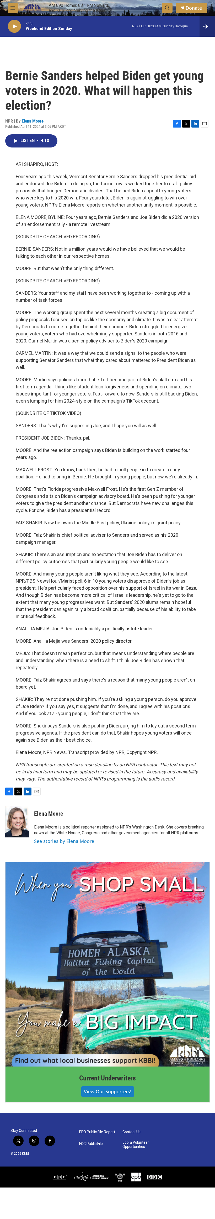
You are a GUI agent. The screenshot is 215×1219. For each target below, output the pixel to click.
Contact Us (131, 1132)
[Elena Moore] (17, 821)
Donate (194, 8)
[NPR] (60, 1177)
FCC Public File (91, 1144)
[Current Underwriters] (107, 964)
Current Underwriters (107, 1078)
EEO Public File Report (97, 1132)
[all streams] (207, 26)
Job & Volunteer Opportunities (135, 1145)
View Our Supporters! (107, 1091)
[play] (14, 26)
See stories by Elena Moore (64, 841)
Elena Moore (33, 121)
